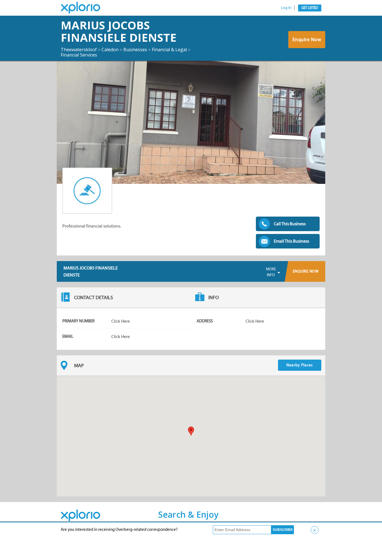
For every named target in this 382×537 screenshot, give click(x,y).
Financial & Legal (169, 49)
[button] (191, 431)
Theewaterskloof (79, 49)
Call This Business (290, 223)
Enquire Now (307, 39)
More (271, 272)
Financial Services (79, 54)
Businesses (135, 49)
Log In (286, 7)
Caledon (110, 49)
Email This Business (291, 241)
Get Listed (309, 8)
